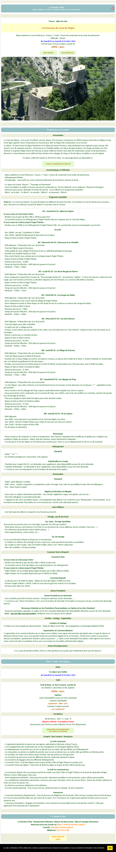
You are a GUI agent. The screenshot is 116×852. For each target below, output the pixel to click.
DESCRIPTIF (48, 53)
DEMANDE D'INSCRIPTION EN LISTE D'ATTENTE (58, 730)
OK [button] (110, 848)
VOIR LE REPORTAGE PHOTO (58, 164)
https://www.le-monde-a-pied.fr (71, 825)
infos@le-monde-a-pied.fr (62, 827)
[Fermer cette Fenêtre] (113, 9)
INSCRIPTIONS (67, 53)
